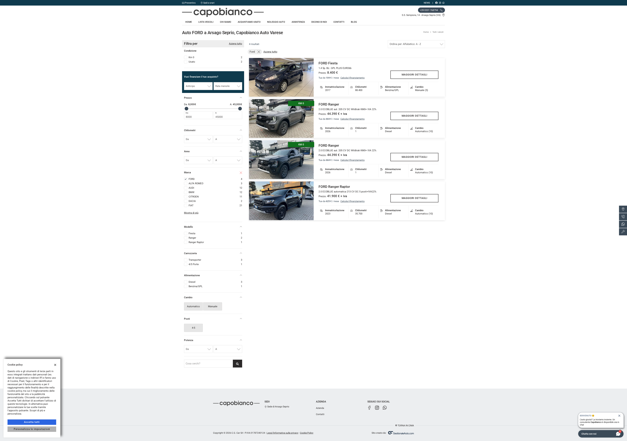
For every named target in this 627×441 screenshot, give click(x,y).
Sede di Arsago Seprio (278, 406)
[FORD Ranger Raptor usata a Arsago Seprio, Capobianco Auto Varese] (281, 200)
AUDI (215, 187)
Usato (215, 61)
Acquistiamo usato (249, 22)
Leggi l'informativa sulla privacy (282, 433)
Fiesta (215, 233)
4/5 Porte (215, 264)
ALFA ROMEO (215, 183)
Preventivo (190, 2)
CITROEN (215, 196)
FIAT (215, 205)
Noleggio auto (276, 22)
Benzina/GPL (215, 286)
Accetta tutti (32, 422)
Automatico (193, 306)
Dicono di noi (319, 22)
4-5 (193, 327)
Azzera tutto (235, 43)
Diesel (215, 281)
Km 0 (215, 57)
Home (188, 22)
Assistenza (298, 22)
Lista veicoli (205, 22)
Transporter (215, 259)
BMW (215, 192)
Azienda (320, 408)
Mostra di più (191, 212)
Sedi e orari (208, 2)
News (427, 2)
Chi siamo (225, 22)
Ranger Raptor (215, 242)
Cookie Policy (306, 433)
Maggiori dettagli (414, 74)
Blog (354, 22)
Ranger (215, 237)
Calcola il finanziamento (352, 77)
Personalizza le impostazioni (32, 429)
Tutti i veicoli (438, 32)
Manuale (212, 306)
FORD (215, 179)
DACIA (215, 201)
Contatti (338, 22)
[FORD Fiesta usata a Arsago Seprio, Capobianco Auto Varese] (281, 77)
